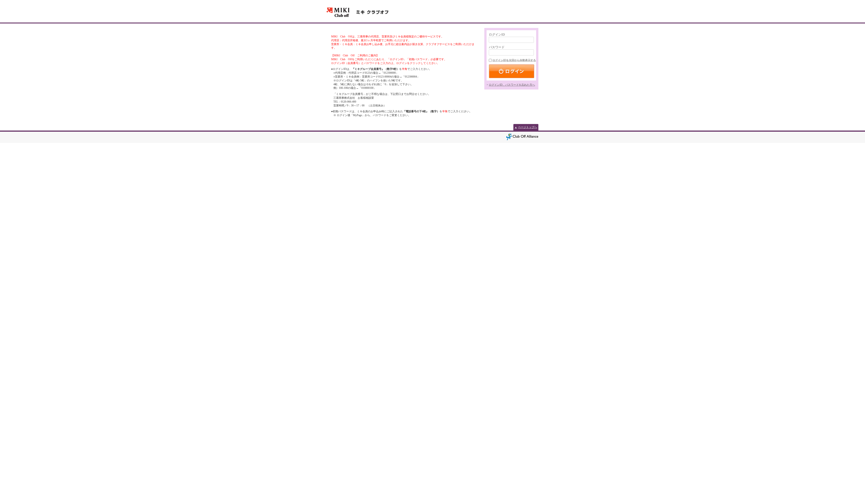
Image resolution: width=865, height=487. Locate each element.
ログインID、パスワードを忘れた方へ (512, 84)
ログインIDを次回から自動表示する (514, 60)
